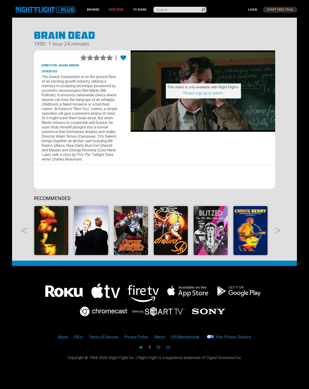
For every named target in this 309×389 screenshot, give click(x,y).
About (63, 337)
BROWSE (93, 9)
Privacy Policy (136, 337)
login (252, 9)
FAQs (78, 337)
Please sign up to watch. (203, 93)
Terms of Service (103, 337)
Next (278, 231)
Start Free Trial (280, 9)
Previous (24, 231)
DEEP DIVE (116, 9)
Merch (159, 337)
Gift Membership (185, 337)
